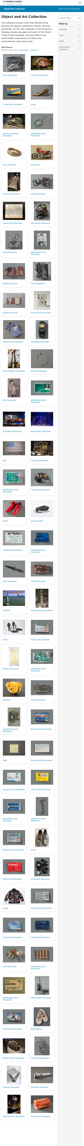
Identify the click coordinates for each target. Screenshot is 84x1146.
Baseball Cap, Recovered (13, 342)
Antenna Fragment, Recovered (11, 134)
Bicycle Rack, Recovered (41, 431)
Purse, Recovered (10, 75)
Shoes (33, 104)
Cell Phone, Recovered (40, 342)
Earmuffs (6, 700)
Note (5, 760)
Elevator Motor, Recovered (13, 1058)
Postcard (6, 610)
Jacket (5, 908)
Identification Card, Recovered (38, 134)
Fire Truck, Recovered (39, 75)
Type (61, 35)
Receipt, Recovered (11, 669)
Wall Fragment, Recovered (13, 1116)
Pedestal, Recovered (11, 1087)
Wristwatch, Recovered (40, 879)
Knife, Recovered (10, 581)
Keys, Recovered (9, 966)
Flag (4, 460)
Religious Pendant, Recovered (38, 820)
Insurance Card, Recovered (14, 789)
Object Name (23, 50)
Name (61, 41)
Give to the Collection (69, 9)
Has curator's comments (64, 48)
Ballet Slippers (36, 1029)
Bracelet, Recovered (39, 371)
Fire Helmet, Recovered (40, 223)
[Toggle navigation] (80, 3)
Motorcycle (35, 165)
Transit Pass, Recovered (12, 104)
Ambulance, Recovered (12, 431)
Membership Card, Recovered (38, 551)
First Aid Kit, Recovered (40, 1116)
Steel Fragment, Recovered (14, 371)
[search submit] (79, 18)
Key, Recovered (37, 521)
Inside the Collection (14, 9)
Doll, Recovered (9, 400)
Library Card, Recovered (40, 789)
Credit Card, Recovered (40, 639)
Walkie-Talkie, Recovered (41, 998)
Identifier (34, 50)
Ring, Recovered (9, 165)
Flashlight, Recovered (39, 1087)
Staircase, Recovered (11, 194)
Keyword (63, 29)
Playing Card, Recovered (41, 312)
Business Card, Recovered (41, 760)
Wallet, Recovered (38, 194)
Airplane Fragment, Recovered (10, 730)
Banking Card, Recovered (41, 729)
